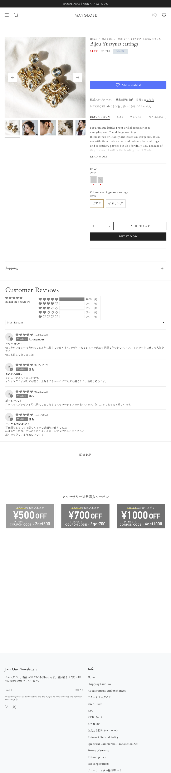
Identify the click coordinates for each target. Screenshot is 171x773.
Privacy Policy (62, 696)
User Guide (95, 703)
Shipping (11, 268)
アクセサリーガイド (99, 697)
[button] (128, 85)
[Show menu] (7, 15)
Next (77, 77)
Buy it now (128, 236)
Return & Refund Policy (103, 737)
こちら (150, 99)
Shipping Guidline (100, 684)
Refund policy (97, 757)
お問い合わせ (95, 717)
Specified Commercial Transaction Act (113, 743)
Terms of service (98, 750)
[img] (25, 334)
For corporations (98, 763)
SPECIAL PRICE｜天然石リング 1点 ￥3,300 (85, 3)
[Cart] (164, 15)
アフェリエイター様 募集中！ (105, 770)
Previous (12, 77)
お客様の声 (94, 723)
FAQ (90, 710)
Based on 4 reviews (17, 301)
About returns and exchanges (107, 690)
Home (93, 38)
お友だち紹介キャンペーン (103, 730)
